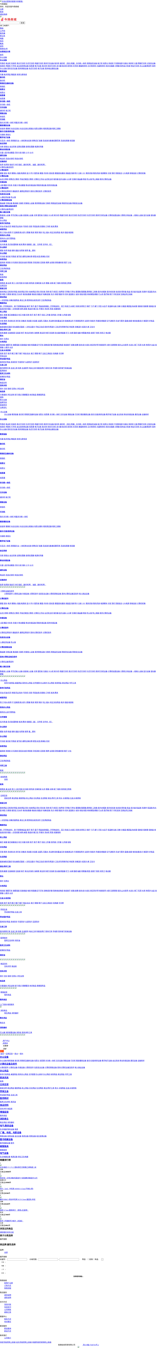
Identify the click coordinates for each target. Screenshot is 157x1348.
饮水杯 (19, 294)
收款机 (2, 66)
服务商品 (7, 995)
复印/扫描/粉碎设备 (7, 131)
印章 (30, 226)
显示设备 (62, 179)
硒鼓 (1, 250)
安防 (1, 46)
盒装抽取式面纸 (6, 327)
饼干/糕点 (18, 395)
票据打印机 (142, 63)
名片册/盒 (3, 244)
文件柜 (39, 244)
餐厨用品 (3, 303)
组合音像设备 (41, 1136)
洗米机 (47, 309)
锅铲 (88, 306)
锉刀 (32, 353)
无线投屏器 (65, 141)
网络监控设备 (56, 203)
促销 (91, 1259)
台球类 (52, 262)
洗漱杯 (144, 292)
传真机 (2, 63)
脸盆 (128, 292)
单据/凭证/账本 (17, 226)
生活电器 (3, 1129)
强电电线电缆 (58, 345)
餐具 (59, 283)
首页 (2, 1054)
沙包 (69, 262)
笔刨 (40, 232)
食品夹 (30, 309)
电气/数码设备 (6, 1126)
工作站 (2, 31)
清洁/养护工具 (5, 330)
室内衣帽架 (102, 292)
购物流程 (7, 1288)
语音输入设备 (28, 215)
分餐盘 (123, 306)
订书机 (47, 226)
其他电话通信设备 (52, 68)
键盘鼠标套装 (60, 173)
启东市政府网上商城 (24, 1342)
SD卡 (31, 153)
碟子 (28, 306)
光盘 (136, 63)
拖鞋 (56, 294)
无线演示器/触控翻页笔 (51, 141)
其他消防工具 (27, 1032)
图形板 (36, 173)
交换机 (74, 179)
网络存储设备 (41, 185)
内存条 (46, 173)
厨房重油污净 (59, 321)
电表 (29, 345)
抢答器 (72, 141)
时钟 (66, 294)
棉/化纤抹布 (29, 333)
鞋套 (60, 294)
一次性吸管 (15, 309)
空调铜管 (113, 345)
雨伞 (27, 292)
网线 (84, 179)
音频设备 (10, 1136)
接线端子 (67, 345)
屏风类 (31, 283)
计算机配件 (4, 170)
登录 (1, 12)
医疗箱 (106, 294)
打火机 (100, 294)
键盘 (1, 173)
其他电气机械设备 (65, 368)
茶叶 (1, 339)
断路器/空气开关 (37, 345)
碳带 (26, 250)
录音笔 (2, 128)
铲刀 (67, 333)
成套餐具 (57, 309)
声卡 (32, 173)
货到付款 (7, 1304)
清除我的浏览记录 (7, 1232)
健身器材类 (59, 262)
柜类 (21, 283)
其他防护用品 (5, 362)
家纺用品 (21, 292)
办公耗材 (3, 247)
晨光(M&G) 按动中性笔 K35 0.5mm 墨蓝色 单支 (17, 1199)
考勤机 (8, 66)
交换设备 (9, 203)
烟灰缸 (14, 294)
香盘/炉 (40, 294)
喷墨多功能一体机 (21, 122)
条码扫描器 (110, 66)
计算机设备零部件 (7, 209)
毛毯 (43, 315)
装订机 (100, 63)
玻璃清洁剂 (69, 321)
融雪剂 (146, 321)
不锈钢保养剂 (79, 321)
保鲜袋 (140, 306)
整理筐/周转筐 (86, 292)
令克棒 (61, 353)
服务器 (2, 33)
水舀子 (104, 306)
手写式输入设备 (17, 215)
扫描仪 (125, 63)
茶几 (13, 283)
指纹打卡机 (13, 165)
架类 (27, 283)
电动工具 (32, 368)
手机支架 (116, 294)
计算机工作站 (39, 179)
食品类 (2, 391)
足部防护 (35, 362)
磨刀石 (35, 309)
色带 (1, 165)
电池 (9, 173)
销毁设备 (3, 113)
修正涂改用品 (55, 232)
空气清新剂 (111, 321)
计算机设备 (4, 176)
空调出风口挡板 (126, 294)
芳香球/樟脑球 (101, 321)
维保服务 (10, 1004)
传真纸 (13, 256)
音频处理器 (30, 147)
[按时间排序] (3, 1274)
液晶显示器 (69, 173)
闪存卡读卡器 (20, 153)
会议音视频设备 (23, 66)
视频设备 (32, 1136)
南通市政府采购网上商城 (41, 1342)
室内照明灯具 (5, 368)
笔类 (32, 232)
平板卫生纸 (39, 327)
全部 (6, 1252)
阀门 (55, 283)
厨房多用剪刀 (81, 306)
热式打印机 (33, 68)
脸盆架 (138, 292)
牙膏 (1, 321)
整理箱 (78, 292)
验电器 (55, 353)
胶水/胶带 (8, 232)
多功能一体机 (5, 101)
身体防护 (14, 362)
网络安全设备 (77, 203)
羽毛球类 (36, 262)
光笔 (35, 215)
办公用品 (3, 680)
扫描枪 (2, 135)
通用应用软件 (25, 191)
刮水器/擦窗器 (60, 333)
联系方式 (7, 1319)
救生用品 (7, 1013)
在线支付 (7, 1307)
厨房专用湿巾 (49, 327)
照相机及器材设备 (7, 83)
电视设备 (25, 1136)
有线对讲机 (19, 159)
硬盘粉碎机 (83, 66)
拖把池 (148, 345)
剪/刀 (2, 232)
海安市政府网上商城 (7, 1342)
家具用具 (3, 777)
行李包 (72, 292)
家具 (1, 280)
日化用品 (3, 318)
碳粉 (13, 250)
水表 (143, 345)
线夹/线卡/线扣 (84, 345)
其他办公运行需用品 (7, 238)
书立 (44, 232)
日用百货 (3, 796)
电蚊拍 (34, 294)
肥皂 (5, 321)
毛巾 (52, 294)
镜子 (111, 294)
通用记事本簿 (27, 256)
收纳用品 (32, 292)
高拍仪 (8, 135)
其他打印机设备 (101, 215)
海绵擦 (36, 333)
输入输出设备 (5, 212)
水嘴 (51, 283)
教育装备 (3, 71)
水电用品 (3, 342)
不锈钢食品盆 (21, 306)
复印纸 (8, 256)
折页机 (75, 66)
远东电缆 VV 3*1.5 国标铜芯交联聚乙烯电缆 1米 (18, 1167)
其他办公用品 (5, 235)
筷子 (32, 306)
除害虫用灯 (40, 368)
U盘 (5, 153)
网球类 (29, 262)
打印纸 (2, 256)
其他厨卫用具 (66, 283)
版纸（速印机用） (25, 165)
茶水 (1, 336)
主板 (80, 173)
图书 (12, 1143)
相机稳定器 (47, 128)
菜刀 (63, 306)
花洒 (139, 345)
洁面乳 (40, 321)
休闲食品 (32, 395)
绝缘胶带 (102, 345)
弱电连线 (133, 173)
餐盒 (9, 309)
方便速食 (3, 395)
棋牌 (47, 262)
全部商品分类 (5, 51)
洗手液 (18, 321)
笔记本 (2, 36)
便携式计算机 (14, 179)
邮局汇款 (7, 1312)
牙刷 (47, 292)
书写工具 (3, 271)
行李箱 (67, 292)
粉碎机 (131, 63)
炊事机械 (38, 283)
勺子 (92, 306)
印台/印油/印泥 (5, 226)
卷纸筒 (71, 327)
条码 (1, 41)
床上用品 (3, 312)
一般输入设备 (138, 215)
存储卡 (15, 185)
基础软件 (15, 191)
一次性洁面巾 (30, 327)
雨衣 (38, 292)
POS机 (51, 215)
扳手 (9, 353)
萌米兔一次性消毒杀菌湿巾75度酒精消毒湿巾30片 (19, 1178)
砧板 (115, 306)
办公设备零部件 (146, 66)
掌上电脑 (95, 179)
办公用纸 (3, 253)
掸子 (22, 333)
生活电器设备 (5, 1157)
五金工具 (3, 365)
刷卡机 (56, 215)
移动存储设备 (5, 149)
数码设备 (10, 1129)
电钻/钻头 (26, 353)
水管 (108, 345)
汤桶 (118, 306)
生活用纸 (3, 324)
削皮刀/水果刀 (70, 306)
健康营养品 (41, 395)
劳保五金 (3, 909)
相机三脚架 (56, 128)
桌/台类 (8, 283)
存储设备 (3, 182)
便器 (47, 283)
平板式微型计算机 (26, 179)
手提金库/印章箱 (38, 226)
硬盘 (41, 173)
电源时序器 (39, 147)
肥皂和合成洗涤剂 (34, 300)
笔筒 (36, 232)
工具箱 (94, 292)
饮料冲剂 (3, 385)
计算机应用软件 (6, 191)
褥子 (39, 315)
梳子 (51, 292)
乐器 (1, 74)
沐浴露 (34, 321)
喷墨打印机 (39, 63)
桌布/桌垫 (23, 309)
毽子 (65, 262)
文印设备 (3, 107)
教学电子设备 (5, 137)
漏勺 (96, 306)
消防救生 (3, 1010)
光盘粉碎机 (101, 66)
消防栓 (18, 1032)
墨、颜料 (32, 250)
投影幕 (31, 66)
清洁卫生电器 (23, 1157)
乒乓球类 (14, 262)
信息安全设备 (5, 194)
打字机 (13, 66)
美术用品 (7, 74)
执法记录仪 (15, 128)
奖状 (48, 256)
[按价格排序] (3, 1263)
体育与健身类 (22, 74)
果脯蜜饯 (25, 395)
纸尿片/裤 (85, 327)
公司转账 (7, 1310)
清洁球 (42, 333)
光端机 (20, 203)
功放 (1, 147)
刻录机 (13, 63)
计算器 (117, 66)
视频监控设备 (92, 63)
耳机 (113, 173)
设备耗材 (3, 161)
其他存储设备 (52, 185)
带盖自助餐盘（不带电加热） (49, 306)
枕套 (24, 315)
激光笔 (44, 66)
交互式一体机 (5, 141)
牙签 (100, 306)
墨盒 (17, 250)
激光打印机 (21, 63)
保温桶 (110, 306)
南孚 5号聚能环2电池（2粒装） (11, 1221)
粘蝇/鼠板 (46, 294)
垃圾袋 (18, 333)
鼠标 (5, 173)
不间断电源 (118, 63)
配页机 (70, 66)
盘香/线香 (128, 321)
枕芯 (20, 315)
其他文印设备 (12, 68)
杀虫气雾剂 (120, 321)
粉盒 (9, 250)
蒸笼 (51, 309)
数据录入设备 (5, 215)
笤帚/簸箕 (3, 333)
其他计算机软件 (36, 191)
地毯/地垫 (83, 294)
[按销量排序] (3, 1267)
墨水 (48, 232)
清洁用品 (3, 265)
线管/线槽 (74, 345)
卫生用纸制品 (5, 268)
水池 (43, 283)
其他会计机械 (125, 66)
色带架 (6, 165)
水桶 (71, 333)
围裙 (75, 333)
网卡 (76, 173)
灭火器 (2, 1032)
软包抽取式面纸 (18, 327)
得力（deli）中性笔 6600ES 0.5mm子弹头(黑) (16, 1189)
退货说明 (7, 1295)
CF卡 (27, 153)
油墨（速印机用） (39, 165)
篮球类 (2, 262)
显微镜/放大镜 (19, 232)
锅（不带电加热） (7, 306)
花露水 (45, 321)
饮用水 (6, 339)
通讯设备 (3, 155)
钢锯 (36, 353)
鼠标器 (153, 215)
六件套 (59, 315)
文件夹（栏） (48, 244)
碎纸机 (111, 63)
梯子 (40, 353)
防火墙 (89, 179)
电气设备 (4, 1153)
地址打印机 (135, 66)
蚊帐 (69, 315)
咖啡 (9, 389)
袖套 (79, 333)
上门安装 (3, 1004)
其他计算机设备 (106, 179)
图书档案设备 (6, 1139)
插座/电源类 (21, 173)
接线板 (2, 345)
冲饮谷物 (20, 389)
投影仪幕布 (38, 128)
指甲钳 (61, 292)
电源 (16, 1129)
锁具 (1, 353)
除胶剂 (92, 321)
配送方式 (7, 1331)
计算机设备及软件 (7, 591)
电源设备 (14, 1157)
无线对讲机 (10, 159)
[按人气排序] (3, 1270)
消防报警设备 (11, 1032)
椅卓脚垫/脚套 (92, 294)
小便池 (6, 347)
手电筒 (55, 368)
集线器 (15, 203)
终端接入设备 (29, 203)
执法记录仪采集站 (27, 128)
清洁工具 (23, 300)
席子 (31, 315)
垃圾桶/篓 (11, 333)
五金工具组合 (47, 353)
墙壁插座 (16, 345)
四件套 (53, 315)
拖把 (47, 333)
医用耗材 (3, 938)
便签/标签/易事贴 (39, 256)
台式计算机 (4, 179)
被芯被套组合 (13, 315)
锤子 (17, 353)
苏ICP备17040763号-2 (90, 1345)
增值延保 (3, 992)
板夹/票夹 (54, 226)
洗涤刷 (51, 333)
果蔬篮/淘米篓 (131, 306)
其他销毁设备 (23, 68)
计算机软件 (4, 188)
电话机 (8, 63)
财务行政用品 (5, 223)
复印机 (56, 63)
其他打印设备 (49, 63)
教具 (1, 44)
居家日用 (3, 288)
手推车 (41, 309)
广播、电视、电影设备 (10, 1132)
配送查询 (7, 1328)
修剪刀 (102, 333)
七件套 (64, 315)
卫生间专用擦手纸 (62, 327)
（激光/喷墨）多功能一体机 (75, 63)
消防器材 (15, 1013)
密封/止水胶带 (122, 345)
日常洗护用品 (12, 292)
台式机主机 (48, 179)
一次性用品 (4, 300)
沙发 (17, 283)
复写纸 (19, 256)
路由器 (79, 179)
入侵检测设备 (5, 197)
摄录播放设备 (5, 125)
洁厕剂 (87, 321)
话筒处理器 (21, 147)
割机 (98, 333)
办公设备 (3, 60)
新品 (96, 1259)
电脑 (1, 38)
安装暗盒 (23, 345)
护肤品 (151, 321)
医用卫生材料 (5, 373)
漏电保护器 (48, 345)
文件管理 (3, 241)
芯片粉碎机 (92, 66)
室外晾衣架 (111, 292)
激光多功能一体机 (7, 122)
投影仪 (105, 63)
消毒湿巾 (78, 327)
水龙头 (131, 345)
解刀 (13, 353)
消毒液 (23, 321)
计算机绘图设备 (114, 215)
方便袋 (8, 294)
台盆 (153, 345)
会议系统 (3, 143)
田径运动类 (22, 262)
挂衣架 (118, 292)
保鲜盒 (151, 306)
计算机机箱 (141, 173)
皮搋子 (93, 333)
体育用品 (3, 259)
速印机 (62, 63)
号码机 (25, 226)
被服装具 (4, 1146)
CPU (83, 173)
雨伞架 (42, 292)
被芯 (1, 315)
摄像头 (14, 173)
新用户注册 (8, 1283)
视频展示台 (15, 141)
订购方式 (7, 1286)
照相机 (2, 86)
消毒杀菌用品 (14, 300)
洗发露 (29, 321)
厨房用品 (3, 292)
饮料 (5, 389)
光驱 (109, 173)
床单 (27, 315)
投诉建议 (7, 1322)
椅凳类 (2, 283)
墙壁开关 (9, 345)
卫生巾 (92, 327)
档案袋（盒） (31, 244)
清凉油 (2, 379)
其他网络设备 (40, 203)
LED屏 (68, 179)
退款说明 (7, 1298)
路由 (1, 28)
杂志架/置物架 (13, 244)
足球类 (42, 262)
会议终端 (12, 147)
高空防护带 (94, 345)
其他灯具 (48, 368)
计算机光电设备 (126, 215)
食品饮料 (3, 964)
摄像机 (8, 128)
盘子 (36, 306)
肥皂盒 (123, 292)
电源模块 (103, 173)
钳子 (5, 353)
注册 (1, 9)
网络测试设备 (67, 203)
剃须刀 (56, 292)
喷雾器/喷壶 (85, 333)
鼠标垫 (51, 173)
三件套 (47, 315)
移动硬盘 (10, 153)
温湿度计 (71, 294)
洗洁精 (51, 321)
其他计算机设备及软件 (8, 206)
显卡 (28, 173)
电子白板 (38, 66)
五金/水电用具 (5, 350)
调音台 (6, 147)
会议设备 (18, 1136)
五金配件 (25, 368)
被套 (5, 315)
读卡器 (59, 66)
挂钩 (77, 294)
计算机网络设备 (6, 200)
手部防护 (21, 362)
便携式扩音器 (37, 141)
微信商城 (3, 14)
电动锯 (108, 333)
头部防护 (28, 362)
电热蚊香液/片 (137, 321)
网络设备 (3, 1136)
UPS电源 (126, 173)
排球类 (8, 262)
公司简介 (7, 1338)
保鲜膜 (145, 306)
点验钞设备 (151, 63)
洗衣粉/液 (11, 321)
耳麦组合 (118, 173)
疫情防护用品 (5, 377)
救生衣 (2, 1023)
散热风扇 (89, 173)
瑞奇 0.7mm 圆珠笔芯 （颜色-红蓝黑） (14, 1210)
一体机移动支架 (26, 141)
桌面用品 (3, 229)
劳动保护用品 (5, 359)
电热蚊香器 (27, 294)
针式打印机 (30, 63)
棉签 (4, 294)
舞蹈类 (13, 74)
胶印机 (64, 66)
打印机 (2, 119)
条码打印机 (51, 66)
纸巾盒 (133, 292)
